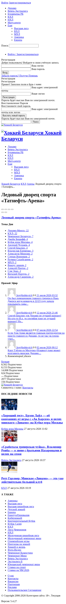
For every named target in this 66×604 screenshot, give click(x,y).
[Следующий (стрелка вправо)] (5, 212)
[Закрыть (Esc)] (2, 209)
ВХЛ (17, 31)
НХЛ (10, 19)
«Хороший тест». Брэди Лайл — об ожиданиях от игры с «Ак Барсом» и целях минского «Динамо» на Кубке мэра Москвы (32, 419)
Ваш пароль (38, 69)
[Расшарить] (5, 209)
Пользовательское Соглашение (24, 590)
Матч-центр (14, 22)
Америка (19, 37)
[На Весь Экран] (9, 209)
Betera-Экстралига (18, 11)
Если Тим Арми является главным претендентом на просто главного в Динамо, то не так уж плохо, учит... (36, 336)
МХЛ (17, 34)
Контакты (27, 387)
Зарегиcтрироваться (20, 2)
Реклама (12, 587)
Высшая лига (21, 28)
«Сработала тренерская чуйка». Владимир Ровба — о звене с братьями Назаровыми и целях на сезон (31, 450)
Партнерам (14, 584)
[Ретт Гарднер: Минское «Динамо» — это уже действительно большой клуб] (9, 472)
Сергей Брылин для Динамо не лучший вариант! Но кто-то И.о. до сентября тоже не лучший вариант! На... (34, 318)
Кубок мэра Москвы (12, 428)
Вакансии (13, 581)
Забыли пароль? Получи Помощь (19, 75)
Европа (18, 40)
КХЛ (10, 16)
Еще (10, 25)
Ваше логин (38, 93)
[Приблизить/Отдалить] (12, 209)
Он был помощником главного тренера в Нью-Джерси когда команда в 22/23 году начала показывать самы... (33, 301)
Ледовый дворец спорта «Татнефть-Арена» (31, 217)
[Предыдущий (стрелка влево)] (2, 212)
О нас (11, 575)
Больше (5, 361)
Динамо (12, 8)
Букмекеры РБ (15, 14)
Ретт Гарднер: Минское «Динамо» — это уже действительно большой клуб (32, 480)
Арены (30, 184)
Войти (4, 2)
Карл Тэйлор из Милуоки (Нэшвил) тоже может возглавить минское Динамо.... (34, 352)
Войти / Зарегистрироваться (23, 54)
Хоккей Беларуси (10, 184)
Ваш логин (38, 65)
